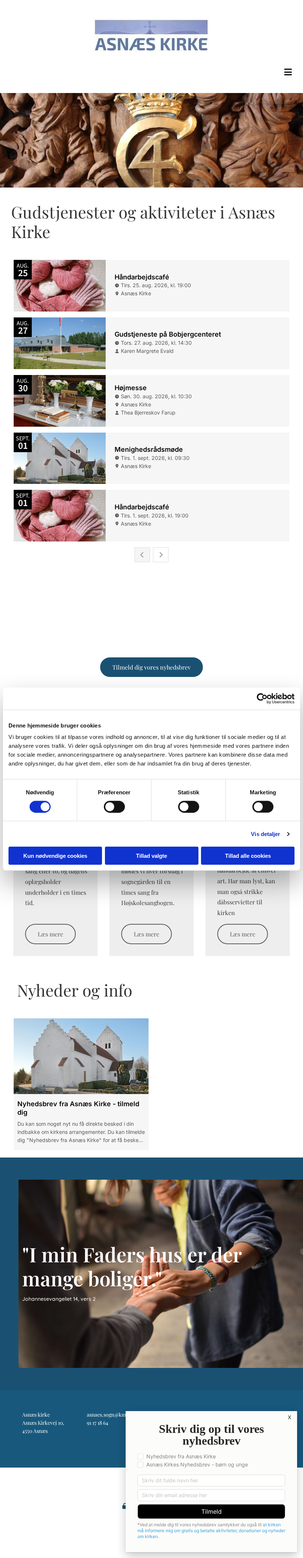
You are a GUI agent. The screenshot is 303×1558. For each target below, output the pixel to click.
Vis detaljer (265, 833)
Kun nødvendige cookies (55, 856)
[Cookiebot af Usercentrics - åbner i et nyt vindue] (262, 698)
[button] (151, 72)
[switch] (114, 806)
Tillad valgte (151, 856)
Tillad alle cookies (248, 856)
